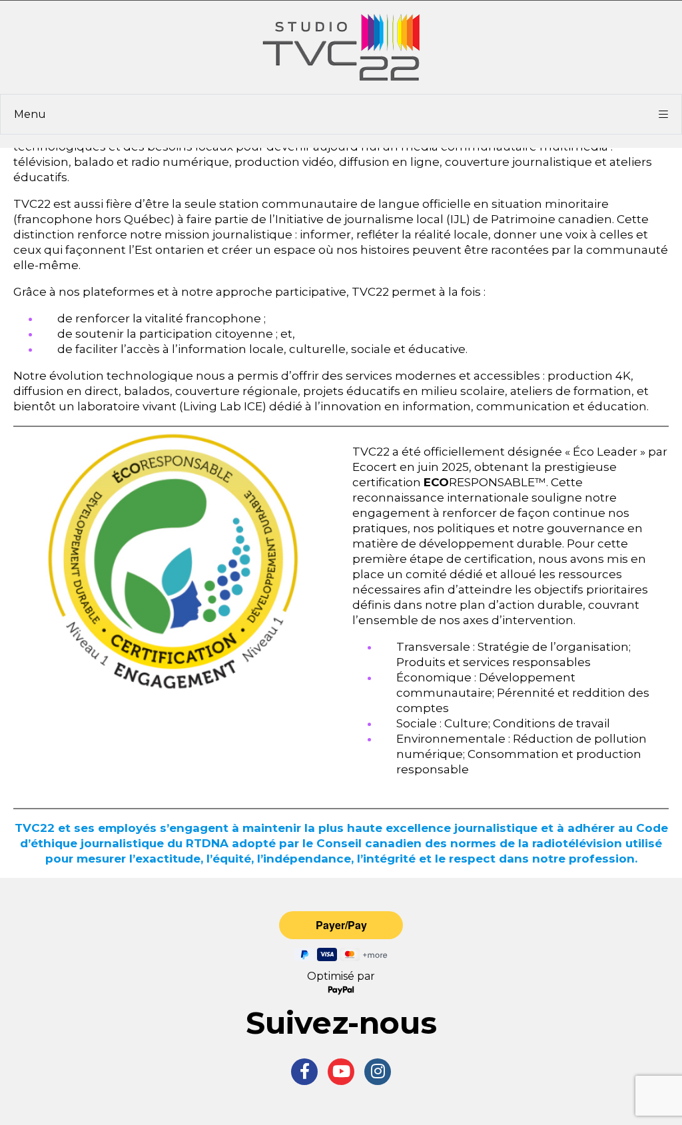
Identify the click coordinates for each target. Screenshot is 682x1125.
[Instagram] (377, 1071)
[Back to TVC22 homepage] (341, 47)
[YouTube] (341, 1071)
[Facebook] (304, 1071)
